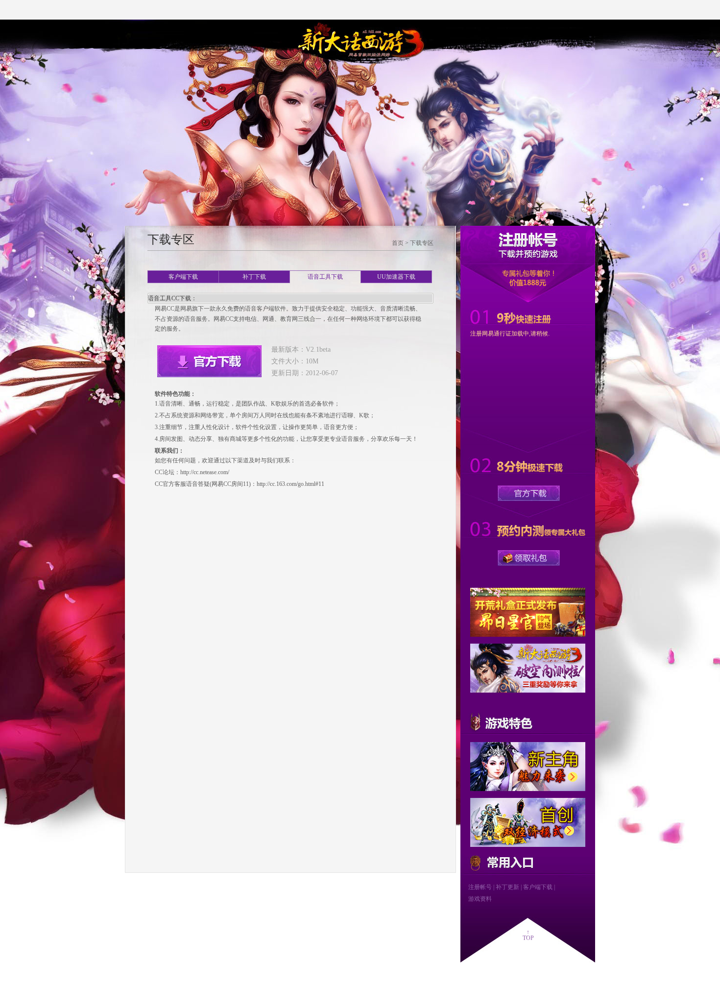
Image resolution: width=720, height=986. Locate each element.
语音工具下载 (325, 276)
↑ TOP (528, 935)
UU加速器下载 (396, 276)
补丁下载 (254, 276)
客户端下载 (183, 276)
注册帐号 (480, 887)
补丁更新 (507, 887)
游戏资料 (480, 898)
